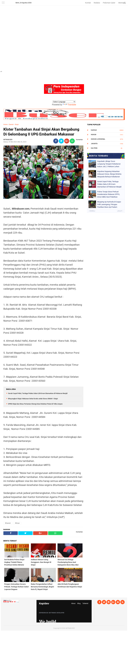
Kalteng (94, 148)
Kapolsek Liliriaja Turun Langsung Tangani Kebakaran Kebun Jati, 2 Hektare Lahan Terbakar (109, 164)
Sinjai (17, 124)
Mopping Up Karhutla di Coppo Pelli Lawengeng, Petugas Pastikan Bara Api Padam (109, 204)
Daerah (11, 124)
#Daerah (8, 523)
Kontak (88, 3)
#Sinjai (17, 523)
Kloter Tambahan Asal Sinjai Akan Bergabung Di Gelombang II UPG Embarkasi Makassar (41, 131)
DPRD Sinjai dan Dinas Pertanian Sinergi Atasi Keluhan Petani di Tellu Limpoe (35, 404)
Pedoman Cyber (109, 3)
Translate (72, 104)
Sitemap (121, 3)
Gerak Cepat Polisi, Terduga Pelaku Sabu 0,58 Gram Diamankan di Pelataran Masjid (37, 393)
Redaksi (97, 3)
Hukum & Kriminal (98, 139)
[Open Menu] (3, 3)
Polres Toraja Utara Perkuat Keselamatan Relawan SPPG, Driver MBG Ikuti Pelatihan (108, 194)
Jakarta (94, 143)
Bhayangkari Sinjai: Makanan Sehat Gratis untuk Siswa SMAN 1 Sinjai (33, 399)
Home (5, 124)
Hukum (93, 134)
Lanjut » (120, 211)
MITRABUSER (70, 628)
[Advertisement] (64, 17)
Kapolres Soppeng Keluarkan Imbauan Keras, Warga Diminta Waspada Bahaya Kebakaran (109, 174)
